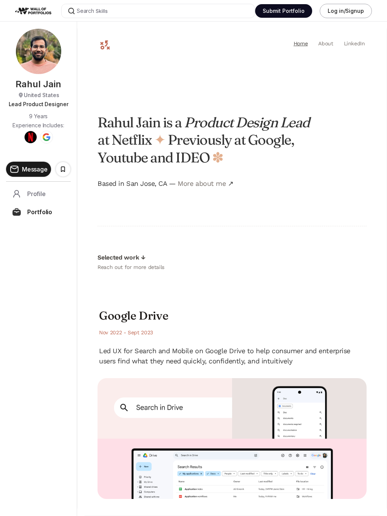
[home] (37, 11)
